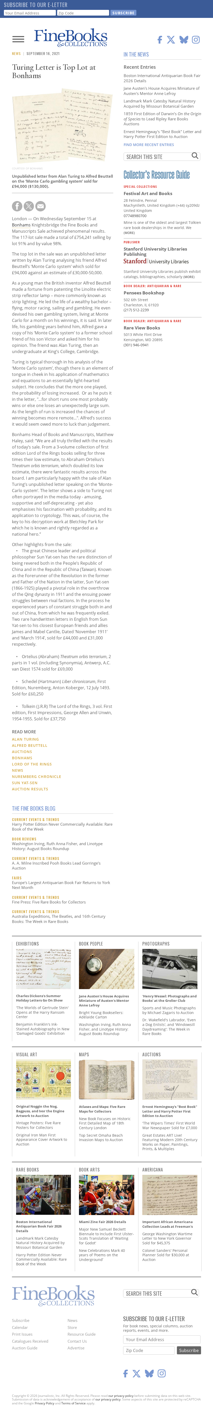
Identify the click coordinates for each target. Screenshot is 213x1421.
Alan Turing (25, 739)
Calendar (20, 1327)
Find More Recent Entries (149, 144)
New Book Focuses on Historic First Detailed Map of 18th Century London (105, 1123)
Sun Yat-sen (25, 782)
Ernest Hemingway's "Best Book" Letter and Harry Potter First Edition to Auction (162, 134)
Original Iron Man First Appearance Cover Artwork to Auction (41, 1140)
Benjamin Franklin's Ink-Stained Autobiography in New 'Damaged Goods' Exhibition (42, 1029)
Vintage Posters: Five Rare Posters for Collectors (38, 1125)
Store (72, 1327)
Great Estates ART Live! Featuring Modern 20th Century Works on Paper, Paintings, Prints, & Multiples (169, 1142)
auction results (30, 789)
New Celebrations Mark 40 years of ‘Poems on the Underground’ (102, 1255)
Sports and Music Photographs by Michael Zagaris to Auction (169, 1010)
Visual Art (26, 1054)
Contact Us (77, 1341)
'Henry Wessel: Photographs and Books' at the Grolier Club (169, 998)
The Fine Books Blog (33, 808)
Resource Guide (82, 1334)
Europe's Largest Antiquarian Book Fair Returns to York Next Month (61, 885)
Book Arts (89, 1170)
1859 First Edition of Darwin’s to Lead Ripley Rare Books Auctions (162, 118)
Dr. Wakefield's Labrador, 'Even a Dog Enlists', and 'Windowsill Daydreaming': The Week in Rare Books (169, 1026)
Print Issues (22, 1334)
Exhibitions (27, 944)
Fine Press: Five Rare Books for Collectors (49, 902)
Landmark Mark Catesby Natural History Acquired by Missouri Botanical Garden (160, 103)
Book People (91, 944)
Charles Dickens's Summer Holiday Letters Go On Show (39, 998)
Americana (152, 1170)
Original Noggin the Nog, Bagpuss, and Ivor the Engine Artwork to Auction (40, 1111)
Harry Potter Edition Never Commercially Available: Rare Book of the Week (62, 827)
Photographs (156, 944)
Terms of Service (73, 1403)
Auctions (22, 751)
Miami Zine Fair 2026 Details (102, 1221)
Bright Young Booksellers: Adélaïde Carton (101, 1015)
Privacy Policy (44, 1403)
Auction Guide (24, 1347)
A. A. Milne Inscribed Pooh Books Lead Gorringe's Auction (56, 865)
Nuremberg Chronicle (36, 776)
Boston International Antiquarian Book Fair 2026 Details (162, 78)
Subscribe (20, 1320)
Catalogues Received (30, 1341)
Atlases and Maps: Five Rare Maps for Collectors (102, 1109)
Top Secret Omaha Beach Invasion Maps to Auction (101, 1137)
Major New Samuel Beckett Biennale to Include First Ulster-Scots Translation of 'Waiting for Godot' (106, 1236)
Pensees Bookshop (144, 293)
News (16, 53)
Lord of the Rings (32, 764)
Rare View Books (142, 328)
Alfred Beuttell (30, 745)
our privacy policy (121, 1396)
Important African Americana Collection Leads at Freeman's (167, 1224)
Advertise (76, 1347)
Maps (84, 1054)
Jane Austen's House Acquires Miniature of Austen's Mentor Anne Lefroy (161, 91)
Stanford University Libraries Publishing (155, 251)
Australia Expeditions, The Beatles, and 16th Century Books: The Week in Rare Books (58, 919)
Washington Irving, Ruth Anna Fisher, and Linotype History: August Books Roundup (57, 846)
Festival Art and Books (148, 193)
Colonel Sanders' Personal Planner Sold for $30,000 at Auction (165, 1255)
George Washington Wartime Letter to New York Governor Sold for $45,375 (167, 1238)
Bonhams (21, 225)
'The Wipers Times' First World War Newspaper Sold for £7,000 (169, 1125)
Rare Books (27, 1170)
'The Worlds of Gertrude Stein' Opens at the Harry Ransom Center (42, 1012)
